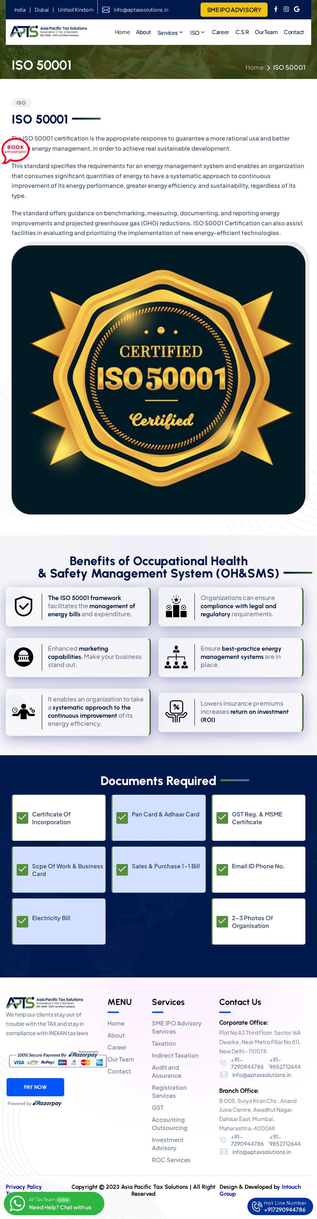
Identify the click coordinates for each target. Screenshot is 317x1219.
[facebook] (276, 9)
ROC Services (171, 1159)
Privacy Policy (24, 1186)
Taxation (164, 1043)
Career (220, 31)
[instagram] (286, 9)
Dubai (42, 10)
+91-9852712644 (285, 1063)
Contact (294, 31)
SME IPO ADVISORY (234, 9)
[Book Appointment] (15, 151)
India (20, 10)
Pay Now (35, 1087)
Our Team (266, 31)
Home (254, 67)
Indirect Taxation (175, 1055)
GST (158, 1107)
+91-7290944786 (247, 1063)
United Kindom (76, 10)
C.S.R (242, 31)
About (116, 1035)
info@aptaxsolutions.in (141, 10)
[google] (297, 9)
